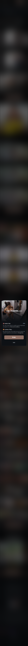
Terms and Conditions (14, 326)
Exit (14, 342)
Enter (14, 337)
